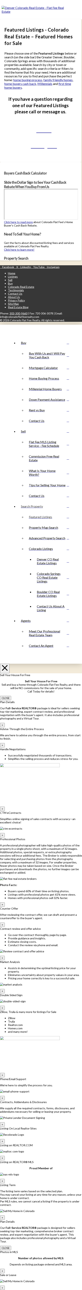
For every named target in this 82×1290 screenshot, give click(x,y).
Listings (13, 276)
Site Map (13, 303)
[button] (77, 9)
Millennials (44, 84)
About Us (14, 297)
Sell (10, 280)
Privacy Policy (16, 300)
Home (11, 273)
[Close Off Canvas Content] (5, 668)
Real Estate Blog (18, 307)
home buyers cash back (20, 84)
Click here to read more (18, 222)
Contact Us (15, 293)
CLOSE (6, 698)
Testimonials (16, 290)
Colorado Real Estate (21, 286)
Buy (10, 283)
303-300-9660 (18, 313)
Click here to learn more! (19, 249)
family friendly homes (58, 80)
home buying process (27, 80)
